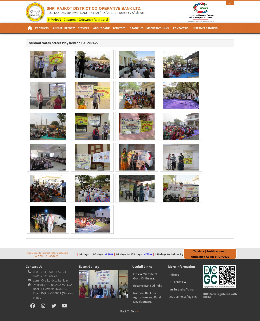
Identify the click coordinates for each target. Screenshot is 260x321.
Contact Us (180, 28)
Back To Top (128, 311)
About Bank (101, 28)
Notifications (215, 251)
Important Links (157, 28)
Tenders (198, 251)
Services (83, 28)
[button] (230, 2)
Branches (136, 28)
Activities (118, 28)
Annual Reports (64, 28)
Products (42, 28)
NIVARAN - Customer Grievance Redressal (78, 20)
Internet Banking (205, 28)
